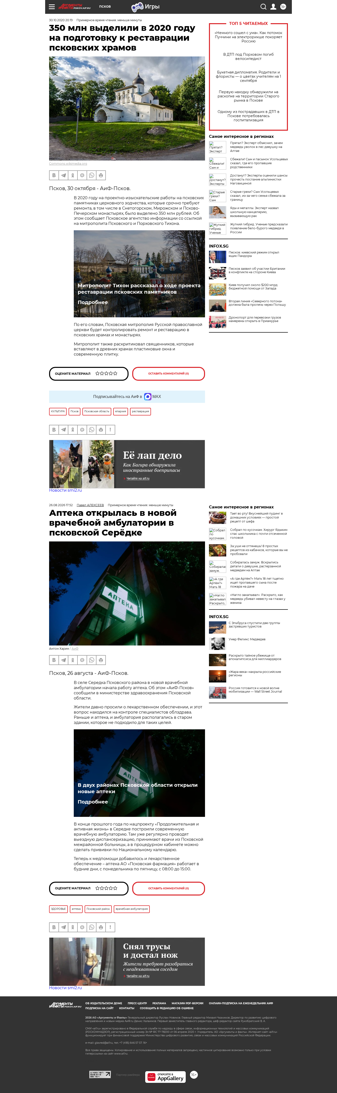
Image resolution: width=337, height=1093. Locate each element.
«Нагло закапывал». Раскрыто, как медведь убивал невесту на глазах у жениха (257, 599)
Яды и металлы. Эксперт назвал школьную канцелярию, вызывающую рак (254, 212)
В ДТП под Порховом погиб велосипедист (248, 57)
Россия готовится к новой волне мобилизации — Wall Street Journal (255, 689)
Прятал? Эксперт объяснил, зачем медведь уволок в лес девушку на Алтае (256, 147)
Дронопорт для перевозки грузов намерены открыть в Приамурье (255, 319)
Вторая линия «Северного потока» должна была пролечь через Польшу (257, 303)
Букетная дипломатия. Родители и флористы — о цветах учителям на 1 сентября (248, 76)
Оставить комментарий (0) (168, 373)
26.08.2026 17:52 (61, 505)
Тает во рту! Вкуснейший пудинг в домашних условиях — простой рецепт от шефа (256, 517)
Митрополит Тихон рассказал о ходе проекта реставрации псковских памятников (139, 289)
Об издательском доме (103, 1003)
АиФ (75, 648)
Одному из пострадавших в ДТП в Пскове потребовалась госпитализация (249, 116)
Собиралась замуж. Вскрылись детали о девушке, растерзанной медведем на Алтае (255, 566)
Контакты (126, 1008)
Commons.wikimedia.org (68, 163)
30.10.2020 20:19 (61, 20)
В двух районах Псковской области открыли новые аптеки (138, 788)
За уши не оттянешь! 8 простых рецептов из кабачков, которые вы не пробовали (259, 550)
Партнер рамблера (128, 1074)
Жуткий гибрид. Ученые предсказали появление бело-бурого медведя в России (259, 228)
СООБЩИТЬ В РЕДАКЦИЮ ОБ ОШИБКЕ (167, 1008)
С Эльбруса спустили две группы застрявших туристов (254, 624)
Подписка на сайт (99, 1008)
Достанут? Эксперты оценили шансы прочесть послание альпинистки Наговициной (258, 179)
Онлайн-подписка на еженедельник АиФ (241, 1003)
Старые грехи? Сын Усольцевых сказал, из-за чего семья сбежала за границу (257, 195)
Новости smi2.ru (65, 490)
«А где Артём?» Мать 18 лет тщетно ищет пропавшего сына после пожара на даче (257, 582)
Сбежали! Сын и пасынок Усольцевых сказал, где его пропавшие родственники (259, 163)
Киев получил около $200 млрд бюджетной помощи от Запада (253, 286)
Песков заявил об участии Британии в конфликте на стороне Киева (257, 270)
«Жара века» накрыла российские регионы (255, 673)
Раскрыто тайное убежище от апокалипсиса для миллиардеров (255, 657)
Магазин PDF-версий (187, 1003)
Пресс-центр (137, 1003)
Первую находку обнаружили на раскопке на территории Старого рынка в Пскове (248, 96)
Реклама (159, 1003)
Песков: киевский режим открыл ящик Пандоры (254, 254)
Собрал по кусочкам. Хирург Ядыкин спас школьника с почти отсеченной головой (258, 533)
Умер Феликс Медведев (247, 639)
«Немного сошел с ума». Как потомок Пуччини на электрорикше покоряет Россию (248, 37)
